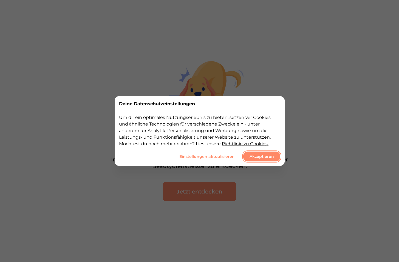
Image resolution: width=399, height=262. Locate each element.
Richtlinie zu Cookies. (245, 143)
